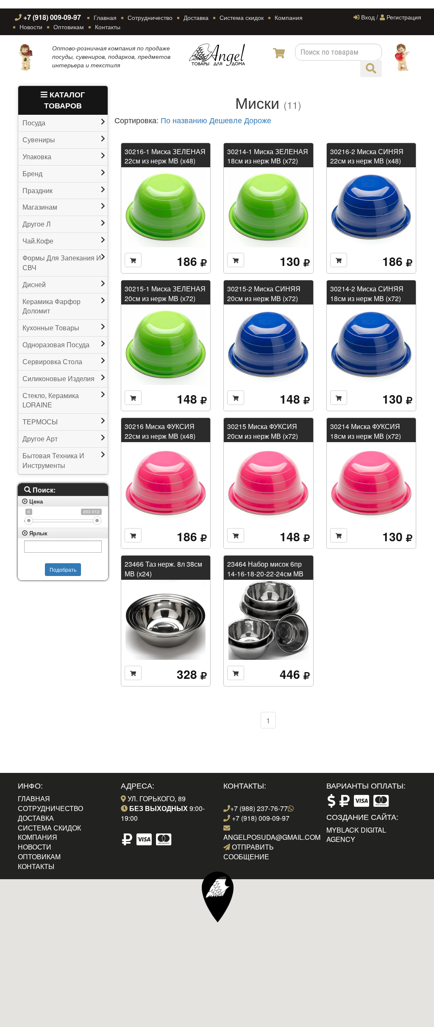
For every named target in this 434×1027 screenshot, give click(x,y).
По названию (184, 120)
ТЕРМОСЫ (40, 421)
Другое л (36, 224)
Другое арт (40, 438)
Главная (105, 17)
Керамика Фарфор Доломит (51, 306)
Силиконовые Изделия (58, 378)
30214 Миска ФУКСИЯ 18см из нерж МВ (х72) (365, 430)
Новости (30, 26)
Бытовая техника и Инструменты (53, 460)
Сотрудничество (150, 17)
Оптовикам (68, 26)
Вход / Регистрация (390, 17)
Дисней (34, 284)
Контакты (107, 26)
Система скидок (242, 17)
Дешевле (225, 120)
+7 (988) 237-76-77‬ (259, 808)
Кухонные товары (50, 327)
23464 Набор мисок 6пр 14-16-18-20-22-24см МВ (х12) (265, 573)
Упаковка (36, 156)
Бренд (32, 173)
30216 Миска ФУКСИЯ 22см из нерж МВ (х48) (160, 430)
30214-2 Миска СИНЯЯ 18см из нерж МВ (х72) (366, 293)
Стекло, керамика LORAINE (50, 400)
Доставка (196, 17)
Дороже (257, 120)
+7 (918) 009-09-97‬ (51, 17)
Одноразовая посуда (55, 344)
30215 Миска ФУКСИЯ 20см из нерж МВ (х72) (262, 430)
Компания (289, 17)
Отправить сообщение (248, 851)
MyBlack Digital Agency (356, 834)
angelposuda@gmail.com (271, 837)
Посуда (33, 122)
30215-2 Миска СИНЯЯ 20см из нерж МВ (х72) (263, 293)
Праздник (37, 190)
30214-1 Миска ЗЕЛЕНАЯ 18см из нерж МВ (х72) (267, 156)
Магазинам (39, 207)
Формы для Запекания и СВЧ (61, 262)
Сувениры (38, 139)
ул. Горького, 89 (156, 798)
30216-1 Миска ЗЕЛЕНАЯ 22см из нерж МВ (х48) (165, 156)
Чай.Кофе (37, 241)
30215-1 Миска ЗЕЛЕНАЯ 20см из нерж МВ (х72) (165, 293)
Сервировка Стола (52, 361)
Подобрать (63, 569)
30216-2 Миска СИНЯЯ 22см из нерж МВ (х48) (366, 156)
